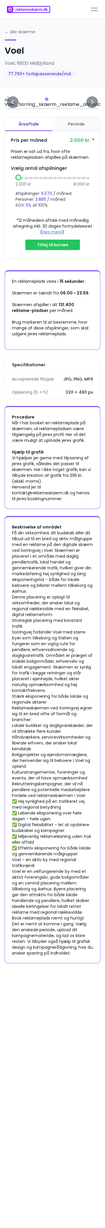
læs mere (52, 232)
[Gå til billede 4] (58, 99)
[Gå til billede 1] (41, 99)
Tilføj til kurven (52, 245)
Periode (76, 124)
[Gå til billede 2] (46, 99)
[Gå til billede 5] (64, 99)
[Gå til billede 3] (52, 99)
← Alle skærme (20, 32)
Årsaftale (29, 124)
